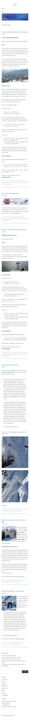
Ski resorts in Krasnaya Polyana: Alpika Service (14, 229)
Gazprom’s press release (11, 635)
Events (13, 216)
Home (3, 8)
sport (12, 510)
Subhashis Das (5, 664)
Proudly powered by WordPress (8, 715)
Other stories (14, 180)
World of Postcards (6, 703)
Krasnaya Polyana (5, 182)
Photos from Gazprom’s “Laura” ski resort (13, 591)
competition (21, 216)
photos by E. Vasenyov (16, 432)
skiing (13, 182)
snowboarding (7, 510)
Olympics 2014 (5, 686)
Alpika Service (5, 92)
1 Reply (3, 34)
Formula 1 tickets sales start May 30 (12, 657)
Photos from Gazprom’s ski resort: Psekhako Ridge (13, 521)
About (3, 11)
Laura (10, 182)
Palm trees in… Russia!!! (10, 655)
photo (3, 581)
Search (25, 671)
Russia (18, 642)
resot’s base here (6, 543)
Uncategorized (5, 695)
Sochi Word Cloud (5, 704)
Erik (2, 657)
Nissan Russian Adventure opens (10, 193)
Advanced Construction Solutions (9, 706)
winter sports (24, 354)
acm (3, 655)
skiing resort (17, 182)
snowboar (20, 354)
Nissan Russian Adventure (14, 218)
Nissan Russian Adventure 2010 (10, 365)
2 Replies (4, 593)
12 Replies (4, 231)
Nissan (25, 509)
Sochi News (4, 693)
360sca (4, 505)
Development (14, 580)
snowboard (22, 182)
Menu (15, 4)
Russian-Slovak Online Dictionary (9, 701)
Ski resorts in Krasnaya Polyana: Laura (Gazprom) (15, 32)
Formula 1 (4, 683)
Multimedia (17, 509)
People (3, 690)
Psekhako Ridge (8, 581)
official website (16, 213)
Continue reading (6, 177)
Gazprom (24, 180)
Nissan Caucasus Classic (8, 372)
